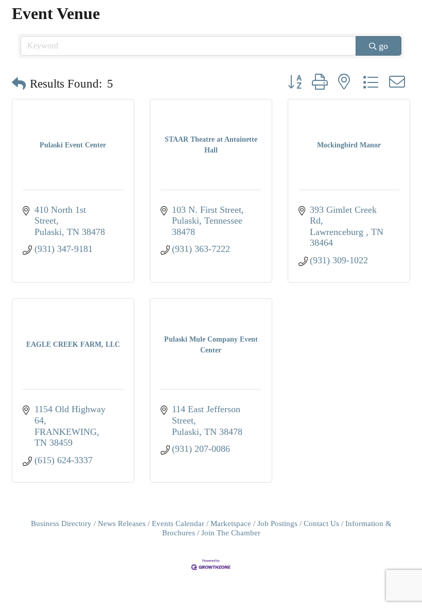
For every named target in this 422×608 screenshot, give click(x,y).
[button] (19, 84)
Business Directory (61, 523)
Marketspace (230, 523)
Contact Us (321, 523)
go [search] (383, 46)
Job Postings (277, 523)
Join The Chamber (230, 532)
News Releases (122, 523)
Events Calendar (178, 523)
